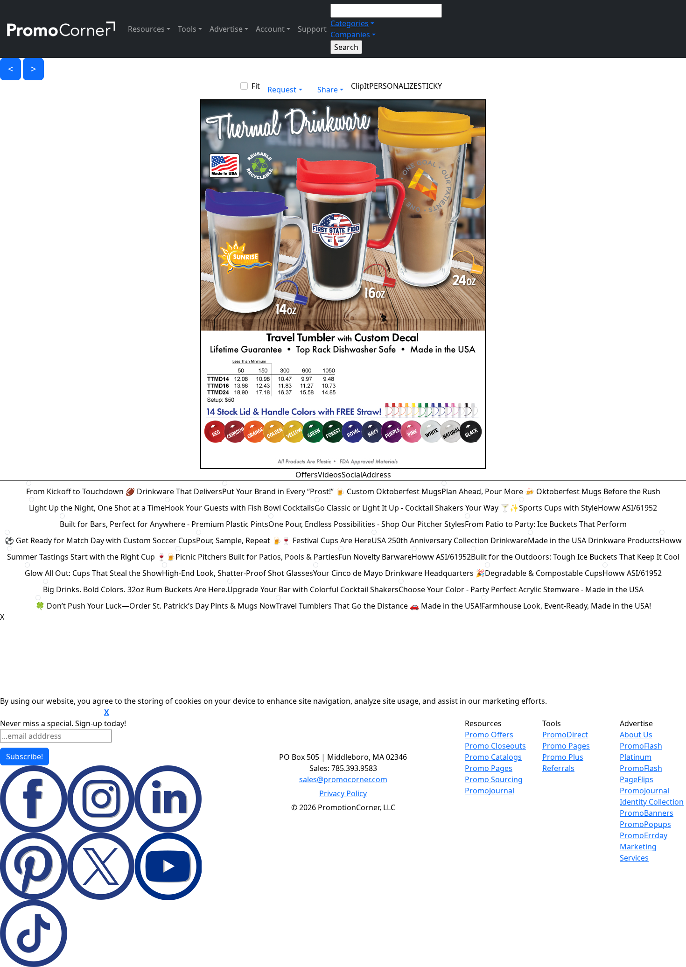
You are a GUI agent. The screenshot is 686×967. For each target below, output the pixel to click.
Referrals (558, 768)
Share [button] (327, 89)
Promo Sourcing (494, 779)
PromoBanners (646, 813)
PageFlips (636, 779)
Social (352, 474)
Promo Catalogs (493, 757)
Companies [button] (350, 34)
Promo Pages (488, 768)
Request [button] (281, 89)
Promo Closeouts (495, 746)
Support (312, 29)
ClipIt (360, 86)
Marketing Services (638, 852)
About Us (636, 734)
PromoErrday (643, 835)
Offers (306, 474)
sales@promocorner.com (343, 779)
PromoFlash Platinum (641, 751)
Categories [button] (349, 23)
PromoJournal (489, 790)
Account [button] (270, 29)
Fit (256, 86)
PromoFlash (641, 768)
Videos (330, 474)
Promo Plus (562, 757)
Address (376, 474)
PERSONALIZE (393, 86)
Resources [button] (146, 29)
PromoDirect (565, 734)
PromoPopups (645, 824)
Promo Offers (489, 734)
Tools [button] (187, 29)
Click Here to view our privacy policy (51, 712)
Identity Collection (652, 802)
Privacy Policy (343, 793)
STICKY (430, 86)
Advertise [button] (226, 29)
